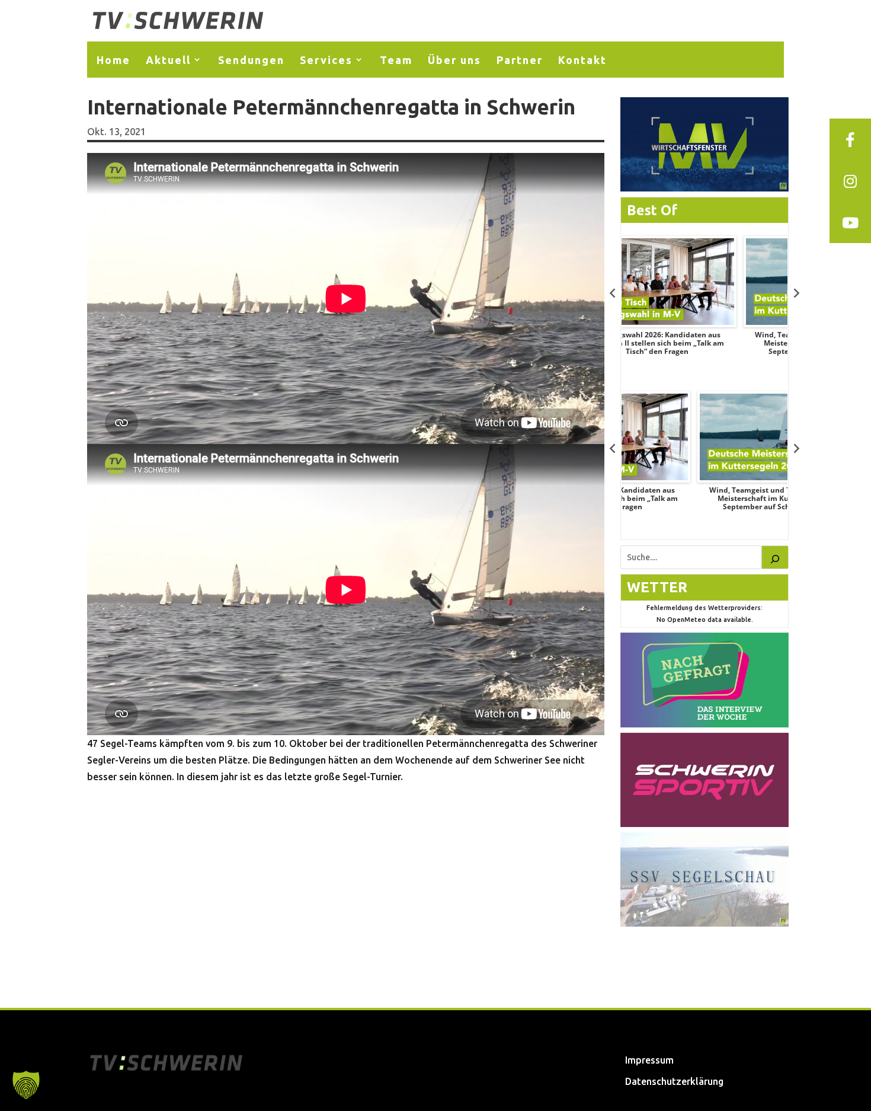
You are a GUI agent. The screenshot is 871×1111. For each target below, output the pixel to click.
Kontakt (582, 60)
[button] (26, 1085)
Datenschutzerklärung (674, 1081)
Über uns (454, 60)
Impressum (649, 1060)
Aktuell (168, 60)
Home (113, 60)
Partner (520, 60)
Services (326, 60)
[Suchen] (775, 557)
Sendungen (251, 60)
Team (396, 60)
